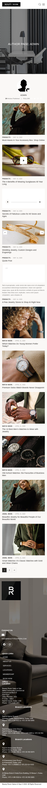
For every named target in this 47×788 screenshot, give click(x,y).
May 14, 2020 (17, 137)
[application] (23, 202)
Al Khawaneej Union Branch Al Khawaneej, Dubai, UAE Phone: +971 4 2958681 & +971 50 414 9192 (18, 762)
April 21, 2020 (20, 341)
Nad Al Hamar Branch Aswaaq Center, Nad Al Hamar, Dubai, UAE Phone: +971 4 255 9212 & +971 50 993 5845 (18, 718)
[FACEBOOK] (4, 644)
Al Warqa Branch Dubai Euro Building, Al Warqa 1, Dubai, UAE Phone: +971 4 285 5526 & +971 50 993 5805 (22, 775)
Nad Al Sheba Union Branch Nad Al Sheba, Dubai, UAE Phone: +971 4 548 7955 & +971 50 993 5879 (18, 750)
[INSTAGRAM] (9, 644)
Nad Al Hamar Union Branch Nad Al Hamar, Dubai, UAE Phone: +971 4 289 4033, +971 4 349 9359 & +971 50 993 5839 (22, 732)
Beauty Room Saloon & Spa (11, 784)
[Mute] (40, 202)
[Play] (7, 202)
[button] (5, 232)
